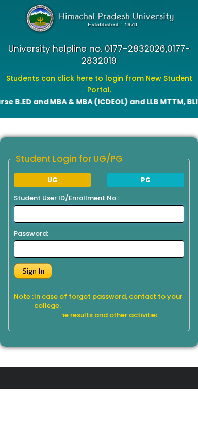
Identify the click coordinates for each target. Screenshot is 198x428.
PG (146, 180)
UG (52, 180)
